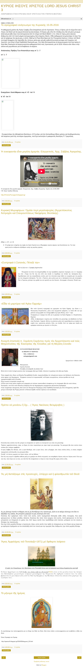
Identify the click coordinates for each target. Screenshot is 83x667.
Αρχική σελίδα (41, 657)
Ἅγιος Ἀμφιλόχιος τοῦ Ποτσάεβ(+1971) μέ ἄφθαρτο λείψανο (33, 541)
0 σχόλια (17, 142)
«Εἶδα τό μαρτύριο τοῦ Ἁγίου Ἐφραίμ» (21, 303)
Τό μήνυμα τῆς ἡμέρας (13, 593)
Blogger (43, 665)
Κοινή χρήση (6, 145)
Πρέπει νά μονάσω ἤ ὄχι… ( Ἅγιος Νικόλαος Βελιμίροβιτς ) (32, 405)
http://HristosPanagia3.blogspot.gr (13, 195)
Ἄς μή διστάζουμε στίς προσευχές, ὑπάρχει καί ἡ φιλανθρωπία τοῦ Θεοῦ (40, 474)
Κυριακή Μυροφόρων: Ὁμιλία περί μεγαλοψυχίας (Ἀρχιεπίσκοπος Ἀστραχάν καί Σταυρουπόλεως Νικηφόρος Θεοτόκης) (36, 211)
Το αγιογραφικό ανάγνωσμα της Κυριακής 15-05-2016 (30, 25)
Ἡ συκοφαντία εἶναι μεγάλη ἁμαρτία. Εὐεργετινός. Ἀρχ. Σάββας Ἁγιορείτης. (41, 151)
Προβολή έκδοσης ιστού (41, 661)
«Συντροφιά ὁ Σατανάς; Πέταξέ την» (20, 262)
